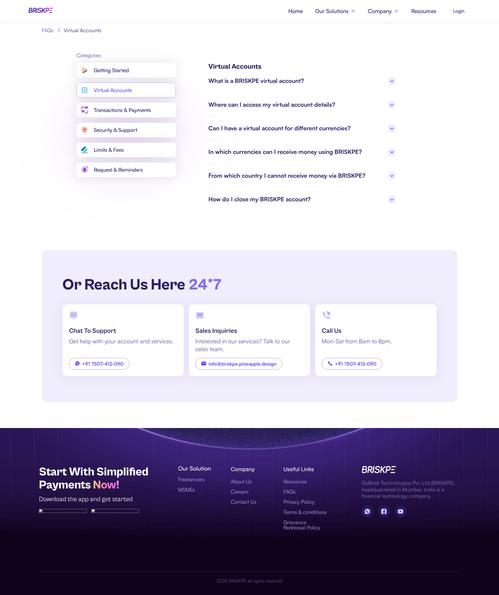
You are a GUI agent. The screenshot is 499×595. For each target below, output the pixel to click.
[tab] (302, 81)
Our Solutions (332, 11)
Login (458, 11)
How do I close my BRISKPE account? (259, 199)
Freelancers (191, 479)
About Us (241, 481)
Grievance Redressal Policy (301, 525)
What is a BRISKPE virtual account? (256, 80)
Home (295, 11)
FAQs (47, 30)
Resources (423, 11)
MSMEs (186, 489)
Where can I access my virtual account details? (271, 104)
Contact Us (244, 501)
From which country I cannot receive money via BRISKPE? (286, 175)
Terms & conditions (305, 512)
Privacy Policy (299, 501)
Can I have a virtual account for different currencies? (279, 128)
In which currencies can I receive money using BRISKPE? (285, 151)
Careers (240, 491)
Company (380, 11)
